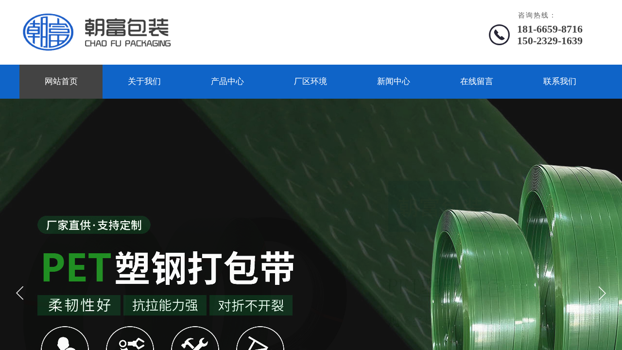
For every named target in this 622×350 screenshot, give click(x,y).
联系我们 (559, 81)
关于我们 (144, 81)
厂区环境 (310, 81)
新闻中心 (393, 81)
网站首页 (61, 81)
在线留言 (476, 81)
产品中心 (227, 81)
